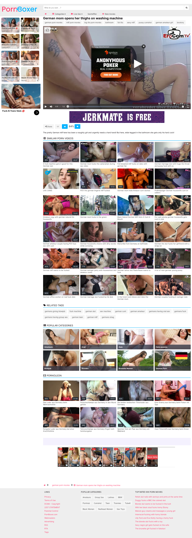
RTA (46, 528)
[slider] (55, 98)
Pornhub (86, 503)
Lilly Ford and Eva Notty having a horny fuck (154, 518)
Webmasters (49, 518)
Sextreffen (92, 14)
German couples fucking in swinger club (171, 297)
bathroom (109, 22)
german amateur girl (164, 22)
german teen (77, 317)
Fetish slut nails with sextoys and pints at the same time (158, 497)
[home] (45, 485)
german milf (92, 317)
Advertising (49, 521)
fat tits (120, 22)
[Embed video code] (58, 126)
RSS (46, 525)
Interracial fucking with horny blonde (150, 514)
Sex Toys (121, 509)
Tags (46, 532)
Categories (59, 14)
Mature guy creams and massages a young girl (155, 511)
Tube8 (127, 503)
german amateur (137, 311)
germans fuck (180, 311)
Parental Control (51, 511)
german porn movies (53, 22)
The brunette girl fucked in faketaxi (150, 528)
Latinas (111, 497)
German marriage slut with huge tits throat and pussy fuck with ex (172, 165)
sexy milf (131, 22)
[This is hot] (65, 126)
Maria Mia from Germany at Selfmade (132, 244)
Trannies (117, 503)
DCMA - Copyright (52, 504)
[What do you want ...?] (186, 7)
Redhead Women (105, 509)
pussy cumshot (145, 22)
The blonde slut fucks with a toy (148, 521)
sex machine (105, 311)
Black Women (88, 509)
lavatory (180, 22)
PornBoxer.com (50, 514)
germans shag (108, 317)
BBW (120, 497)
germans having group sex (56, 317)
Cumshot (97, 503)
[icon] (45, 14)
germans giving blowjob (55, 311)
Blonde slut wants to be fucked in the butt (153, 504)
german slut (91, 311)
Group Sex (99, 497)
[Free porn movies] (19, 14)
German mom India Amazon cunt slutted (133, 190)
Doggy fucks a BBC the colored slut (150, 500)
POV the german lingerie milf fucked (95, 190)
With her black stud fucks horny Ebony (151, 507)
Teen (108, 503)
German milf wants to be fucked (56, 270)
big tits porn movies (92, 22)
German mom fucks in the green (93, 217)
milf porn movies (73, 22)
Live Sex (77, 14)
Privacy (47, 497)
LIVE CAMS (47, 190)
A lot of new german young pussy (168, 270)
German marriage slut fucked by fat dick (96, 297)
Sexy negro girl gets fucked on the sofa (152, 525)
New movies (109, 14)
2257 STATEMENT (52, 507)
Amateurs (87, 497)
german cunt (120, 311)
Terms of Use (50, 500)
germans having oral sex (159, 311)
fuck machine (75, 311)
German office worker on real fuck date (59, 297)
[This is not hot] (77, 126)
